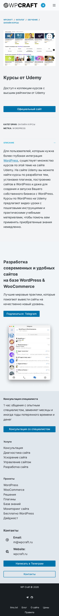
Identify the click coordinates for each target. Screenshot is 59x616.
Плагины (9, 499)
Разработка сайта (15, 467)
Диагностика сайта (16, 452)
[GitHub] (32, 597)
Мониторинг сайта (16, 509)
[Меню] (54, 5)
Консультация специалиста (20, 398)
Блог (24, 607)
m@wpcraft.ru (23, 542)
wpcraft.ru (20, 554)
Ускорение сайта (15, 457)
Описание (8, 143)
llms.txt (14, 607)
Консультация (13, 448)
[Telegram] (43, 5)
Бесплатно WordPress (18, 513)
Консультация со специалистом (29, 429)
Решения (9, 494)
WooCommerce (13, 490)
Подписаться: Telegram (22, 313)
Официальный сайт (29, 109)
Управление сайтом (17, 462)
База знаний (12, 504)
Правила (29, 612)
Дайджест (10, 518)
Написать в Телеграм (29, 563)
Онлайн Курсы (26, 124)
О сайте (35, 607)
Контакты (30, 574)
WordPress (19, 128)
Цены (46, 607)
